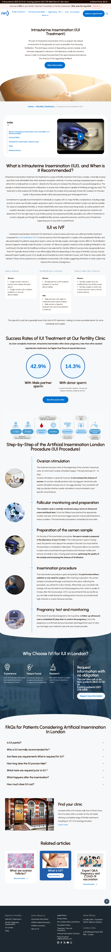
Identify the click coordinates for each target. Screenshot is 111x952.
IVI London (9, 928)
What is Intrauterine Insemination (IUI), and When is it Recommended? (29, 132)
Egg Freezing (52, 12)
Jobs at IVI (35, 929)
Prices (67, 12)
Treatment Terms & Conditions (64, 929)
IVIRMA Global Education (40, 922)
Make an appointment (93, 14)
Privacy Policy (62, 919)
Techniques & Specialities (36, 12)
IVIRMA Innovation (38, 926)
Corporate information (39, 919)
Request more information (91, 696)
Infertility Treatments (45, 106)
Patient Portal (97, 2)
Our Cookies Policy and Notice (68, 922)
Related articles (15, 150)
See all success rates (55, 400)
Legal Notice (61, 915)
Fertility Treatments (18, 12)
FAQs (11, 146)
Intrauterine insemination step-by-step (24, 142)
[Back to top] (106, 901)
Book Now (96, 6)
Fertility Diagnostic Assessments (12, 923)
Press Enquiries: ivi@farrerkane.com (64, 938)
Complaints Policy (63, 925)
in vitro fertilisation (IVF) (27, 237)
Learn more (63, 824)
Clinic (60, 12)
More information (54, 65)
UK (106, 2)
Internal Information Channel (68, 934)
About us (45, 15)
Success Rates (75, 12)
